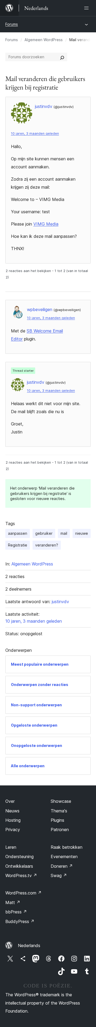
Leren (10, 847)
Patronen (60, 829)
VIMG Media (45, 224)
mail (64, 533)
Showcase (61, 801)
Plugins (57, 820)
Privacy (12, 829)
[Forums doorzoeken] (62, 57)
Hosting (13, 820)
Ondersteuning (19, 856)
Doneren (62, 866)
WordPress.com (23, 893)
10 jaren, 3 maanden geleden (35, 133)
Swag (59, 875)
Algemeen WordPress (44, 39)
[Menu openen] (87, 8)
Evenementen (64, 856)
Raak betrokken (66, 847)
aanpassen (17, 533)
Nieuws (12, 810)
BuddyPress (19, 921)
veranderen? (46, 545)
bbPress (16, 911)
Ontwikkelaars (19, 866)
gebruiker (44, 533)
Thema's (59, 810)
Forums (11, 24)
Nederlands (29, 945)
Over (10, 801)
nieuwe (81, 533)
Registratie (17, 545)
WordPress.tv (21, 875)
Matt (12, 902)
